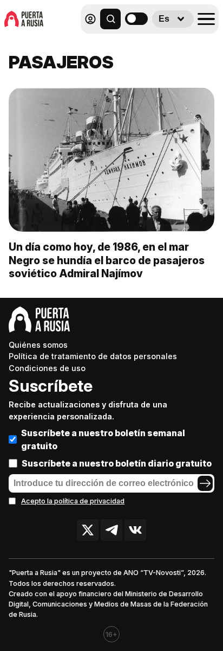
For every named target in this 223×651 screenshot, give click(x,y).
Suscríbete (51, 385)
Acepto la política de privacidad (72, 501)
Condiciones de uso (47, 368)
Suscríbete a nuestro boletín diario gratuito (117, 463)
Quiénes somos (38, 344)
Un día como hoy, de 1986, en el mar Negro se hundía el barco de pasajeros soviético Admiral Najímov (107, 260)
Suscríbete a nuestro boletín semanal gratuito (103, 439)
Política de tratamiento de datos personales (93, 356)
